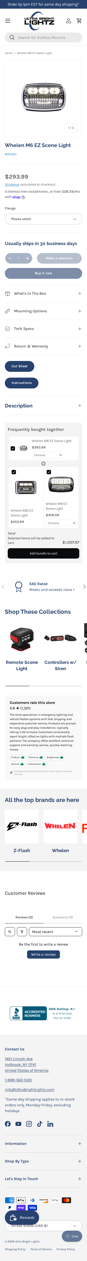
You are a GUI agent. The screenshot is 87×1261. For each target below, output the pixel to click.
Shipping (12, 184)
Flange (10, 208)
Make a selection (59, 258)
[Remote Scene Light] (21, 638)
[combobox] (43, 37)
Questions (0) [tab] (63, 917)
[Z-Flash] (22, 826)
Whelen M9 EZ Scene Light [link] (56, 506)
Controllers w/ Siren (60, 665)
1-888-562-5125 (18, 1080)
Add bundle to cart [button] (43, 553)
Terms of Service (41, 1249)
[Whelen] (60, 826)
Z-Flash (22, 850)
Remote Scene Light (22, 665)
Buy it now (43, 273)
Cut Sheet (20, 366)
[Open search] (10, 931)
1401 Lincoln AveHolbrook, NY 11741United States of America (27, 1064)
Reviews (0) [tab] (24, 917)
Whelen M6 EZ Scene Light (34, 53)
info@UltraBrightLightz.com (29, 1089)
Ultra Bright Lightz (27, 1241)
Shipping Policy (15, 1249)
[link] (23, 448)
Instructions (22, 383)
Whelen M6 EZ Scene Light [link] (52, 441)
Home (9, 53)
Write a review (43, 954)
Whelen (11, 154)
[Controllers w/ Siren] (60, 638)
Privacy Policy (66, 1249)
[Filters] (22, 931)
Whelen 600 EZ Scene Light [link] (22, 512)
